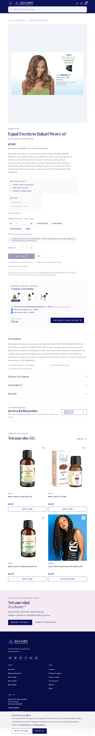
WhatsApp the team (19, 622)
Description (14, 338)
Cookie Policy (25, 725)
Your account (53, 681)
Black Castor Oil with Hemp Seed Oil (22, 566)
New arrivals (12, 681)
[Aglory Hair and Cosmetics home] (23, 3)
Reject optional (21, 731)
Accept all (39, 731)
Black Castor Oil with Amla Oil (20, 496)
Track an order (54, 677)
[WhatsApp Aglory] (36, 658)
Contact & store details (45, 622)
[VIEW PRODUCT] (27, 468)
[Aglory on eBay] (26, 658)
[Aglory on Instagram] (10, 658)
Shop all (80, 439)
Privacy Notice (39, 725)
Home (10, 20)
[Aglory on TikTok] (15, 658)
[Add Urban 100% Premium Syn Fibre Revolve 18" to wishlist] (83, 518)
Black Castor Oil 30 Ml (57, 496)
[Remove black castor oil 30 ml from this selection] (43, 297)
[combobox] (47, 9)
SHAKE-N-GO (13, 129)
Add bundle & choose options (66, 320)
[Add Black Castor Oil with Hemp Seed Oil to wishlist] (43, 518)
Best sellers (12, 685)
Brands (51, 685)
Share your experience (69, 412)
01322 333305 (13, 708)
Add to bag (20, 256)
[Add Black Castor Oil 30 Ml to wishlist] (83, 448)
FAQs (51, 688)
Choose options (67, 579)
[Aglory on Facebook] (21, 658)
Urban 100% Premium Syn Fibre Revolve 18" (65, 566)
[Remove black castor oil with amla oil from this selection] (29, 297)
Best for (12, 393)
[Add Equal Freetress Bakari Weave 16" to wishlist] (38, 256)
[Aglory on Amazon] (31, 658)
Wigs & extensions (20, 20)
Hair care (11, 669)
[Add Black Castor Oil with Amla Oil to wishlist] (43, 448)
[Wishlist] (81, 3)
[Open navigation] (10, 3)
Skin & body (12, 677)
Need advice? (15, 385)
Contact (51, 669)
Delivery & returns (18, 376)
